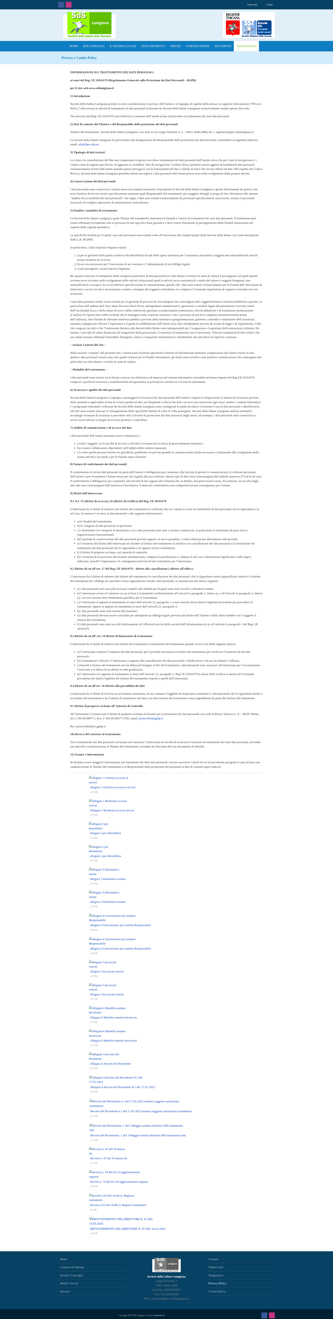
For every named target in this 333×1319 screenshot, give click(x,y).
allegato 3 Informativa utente (108, 879)
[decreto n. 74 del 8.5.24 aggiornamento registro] (119, 1171)
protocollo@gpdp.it (151, 718)
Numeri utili (215, 1267)
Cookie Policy (217, 1291)
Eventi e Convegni (71, 1275)
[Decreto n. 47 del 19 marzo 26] (108, 1148)
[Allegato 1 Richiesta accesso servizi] (111, 800)
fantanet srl (160, 1315)
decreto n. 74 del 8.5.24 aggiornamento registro (119, 1181)
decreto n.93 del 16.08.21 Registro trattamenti (118, 1205)
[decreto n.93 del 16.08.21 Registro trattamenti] (118, 1195)
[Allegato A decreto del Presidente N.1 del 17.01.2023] (122, 1077)
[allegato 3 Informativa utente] (107, 869)
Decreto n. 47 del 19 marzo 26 (108, 1158)
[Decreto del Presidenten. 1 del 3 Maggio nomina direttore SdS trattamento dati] (137, 1124)
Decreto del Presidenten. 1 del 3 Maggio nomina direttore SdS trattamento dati (138, 1135)
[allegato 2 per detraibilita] (105, 823)
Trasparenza (215, 1275)
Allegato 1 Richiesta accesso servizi (112, 810)
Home (63, 1259)
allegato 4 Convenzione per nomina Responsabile (120, 925)
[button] (262, 46)
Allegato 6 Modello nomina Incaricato (113, 1017)
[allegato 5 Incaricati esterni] (106, 962)
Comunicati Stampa (72, 1267)
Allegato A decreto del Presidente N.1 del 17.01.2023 (122, 1087)
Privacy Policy (217, 1283)
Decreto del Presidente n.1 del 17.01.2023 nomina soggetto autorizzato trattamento (141, 1111)
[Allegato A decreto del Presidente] (110, 1054)
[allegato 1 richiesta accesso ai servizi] (112, 777)
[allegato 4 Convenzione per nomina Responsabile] (120, 915)
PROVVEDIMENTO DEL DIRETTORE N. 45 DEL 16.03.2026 (127, 1228)
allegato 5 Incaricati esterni (107, 971)
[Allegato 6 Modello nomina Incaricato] (113, 1007)
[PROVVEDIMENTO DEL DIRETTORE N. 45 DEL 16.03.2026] (127, 1218)
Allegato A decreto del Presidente (110, 1063)
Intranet (65, 1291)
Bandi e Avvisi (69, 1283)
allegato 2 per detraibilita (105, 833)
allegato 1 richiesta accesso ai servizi (113, 787)
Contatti (213, 1259)
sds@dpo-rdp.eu (89, 144)
